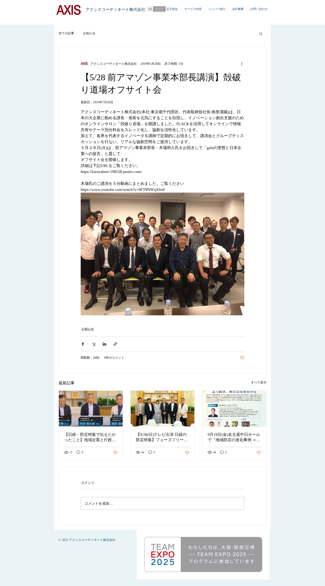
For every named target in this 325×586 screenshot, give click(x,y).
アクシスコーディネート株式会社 (115, 9)
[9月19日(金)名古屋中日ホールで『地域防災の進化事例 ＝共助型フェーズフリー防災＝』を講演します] (234, 409)
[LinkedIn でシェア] (104, 344)
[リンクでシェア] (115, 344)
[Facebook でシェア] (83, 344)
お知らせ (89, 33)
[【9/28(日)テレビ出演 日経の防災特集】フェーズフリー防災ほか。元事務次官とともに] (163, 409)
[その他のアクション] (241, 63)
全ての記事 (66, 33)
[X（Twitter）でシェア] (94, 344)
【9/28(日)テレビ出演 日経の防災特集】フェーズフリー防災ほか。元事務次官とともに (162, 437)
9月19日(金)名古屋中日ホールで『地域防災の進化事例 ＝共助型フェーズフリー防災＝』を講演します (234, 437)
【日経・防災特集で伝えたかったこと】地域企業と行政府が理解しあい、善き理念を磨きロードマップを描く (90, 437)
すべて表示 (258, 382)
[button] (261, 33)
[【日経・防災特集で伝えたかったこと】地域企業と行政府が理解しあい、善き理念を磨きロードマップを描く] (91, 409)
